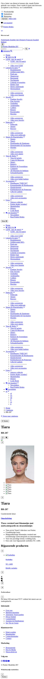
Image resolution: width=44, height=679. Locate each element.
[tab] (22, 518)
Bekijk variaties (11, 568)
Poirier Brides (8, 27)
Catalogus (9, 410)
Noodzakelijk (9, 12)
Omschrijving (6, 518)
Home (8, 408)
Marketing (7, 16)
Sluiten (4, 677)
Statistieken (8, 14)
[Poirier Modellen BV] (9, 46)
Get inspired (7, 23)
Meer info (12, 19)
